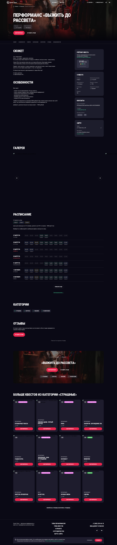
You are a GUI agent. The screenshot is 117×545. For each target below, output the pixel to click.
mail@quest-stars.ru (97, 526)
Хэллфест (64, 459)
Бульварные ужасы (21, 423)
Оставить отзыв (31, 33)
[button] (17, 178)
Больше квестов (57, 42)
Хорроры (28, 310)
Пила (62, 423)
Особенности (22, 42)
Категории (42, 42)
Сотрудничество (58, 531)
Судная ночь (19, 459)
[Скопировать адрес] (101, 127)
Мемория (87, 459)
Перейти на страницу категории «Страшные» (58, 508)
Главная (16, 6)
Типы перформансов (58, 523)
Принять (98, 540)
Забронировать (19, 33)
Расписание (35, 42)
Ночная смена (65, 494)
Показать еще (58, 286)
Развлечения (46, 310)
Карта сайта (58, 534)
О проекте (58, 528)
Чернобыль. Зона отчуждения (43, 458)
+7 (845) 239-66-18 (99, 2)
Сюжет (14, 42)
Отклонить (89, 540)
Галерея (29, 42)
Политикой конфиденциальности (54, 541)
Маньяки (37, 310)
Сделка (86, 494)
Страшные (21, 6)
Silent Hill (41, 494)
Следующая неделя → (58, 292)
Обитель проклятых (21, 494)
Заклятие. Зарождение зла (93, 423)
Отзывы (49, 42)
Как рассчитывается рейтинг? (84, 57)
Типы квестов (58, 526)
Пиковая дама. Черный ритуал (45, 422)
